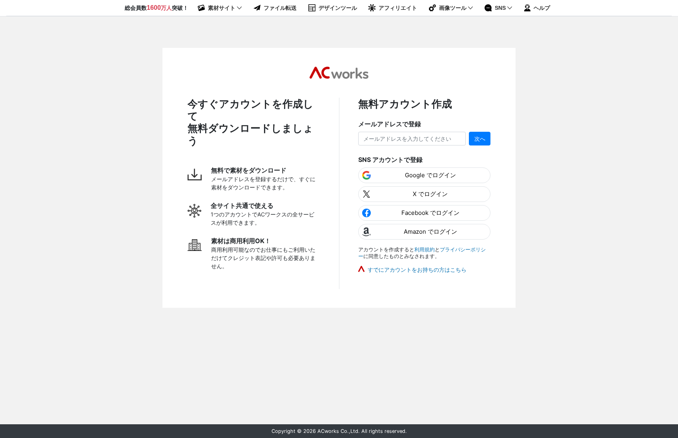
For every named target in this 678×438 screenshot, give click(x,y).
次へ (479, 138)
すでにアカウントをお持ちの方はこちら (417, 269)
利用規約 (424, 250)
